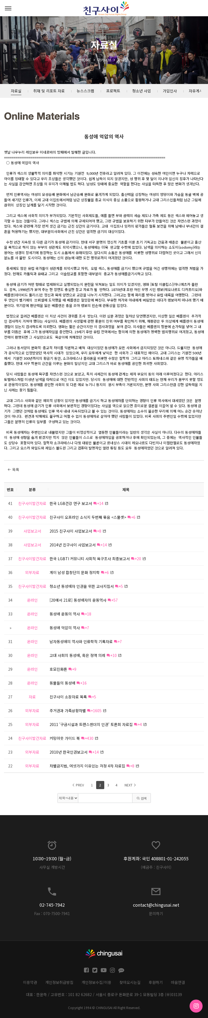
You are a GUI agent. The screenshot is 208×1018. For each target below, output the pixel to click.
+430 (89, 738)
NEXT (129, 785)
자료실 (122, 60)
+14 (100, 503)
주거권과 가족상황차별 (68, 710)
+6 (133, 517)
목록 (15, 469)
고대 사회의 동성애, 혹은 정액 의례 (77, 655)
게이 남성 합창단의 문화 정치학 (75, 572)
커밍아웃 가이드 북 (65, 738)
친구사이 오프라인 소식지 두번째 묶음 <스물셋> (88, 517)
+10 (113, 655)
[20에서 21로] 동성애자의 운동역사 (78, 600)
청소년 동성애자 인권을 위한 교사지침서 (82, 586)
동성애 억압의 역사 (104, 136)
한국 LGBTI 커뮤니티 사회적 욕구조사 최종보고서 (90, 558)
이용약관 (30, 982)
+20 (138, 558)
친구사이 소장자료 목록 (68, 696)
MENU (8, 8)
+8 (99, 531)
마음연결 (178, 982)
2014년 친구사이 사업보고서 (73, 544)
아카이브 (104, 60)
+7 (87, 627)
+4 (140, 724)
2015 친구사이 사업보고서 (71, 531)
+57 (114, 600)
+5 (121, 586)
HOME (85, 60)
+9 (74, 669)
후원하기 (156, 982)
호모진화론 (58, 669)
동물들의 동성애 (62, 683)
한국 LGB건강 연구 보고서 (71, 503)
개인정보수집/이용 (96, 982)
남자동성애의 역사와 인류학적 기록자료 (81, 641)
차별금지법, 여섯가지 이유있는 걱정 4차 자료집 (87, 766)
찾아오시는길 (130, 982)
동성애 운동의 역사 (65, 614)
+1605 (96, 710)
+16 (83, 683)
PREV (79, 785)
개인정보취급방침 (59, 982)
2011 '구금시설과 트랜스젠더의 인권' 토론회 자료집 (91, 724)
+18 (88, 614)
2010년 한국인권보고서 (68, 752)
